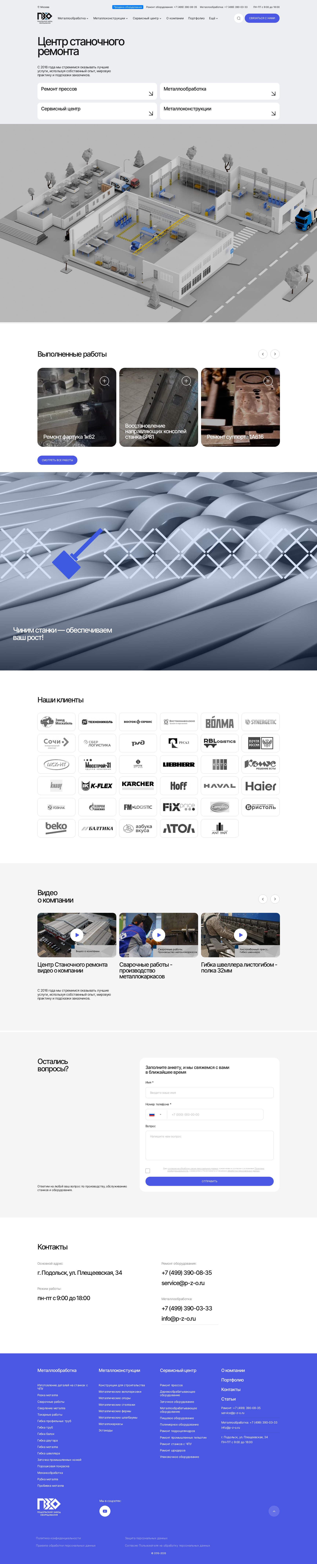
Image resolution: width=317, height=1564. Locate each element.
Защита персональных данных (146, 1538)
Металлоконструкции (109, 18)
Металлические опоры (115, 1398)
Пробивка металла (50, 1485)
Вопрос (150, 1126)
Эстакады (105, 1430)
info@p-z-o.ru (178, 1318)
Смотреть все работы (57, 460)
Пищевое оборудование (177, 1418)
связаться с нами (262, 18)
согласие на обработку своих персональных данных (193, 1168)
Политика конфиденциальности (58, 1538)
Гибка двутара (47, 1440)
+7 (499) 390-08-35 (186, 1272)
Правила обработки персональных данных (66, 1545)
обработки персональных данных (243, 1171)
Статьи (228, 1399)
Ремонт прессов (59, 89)
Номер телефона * (158, 1104)
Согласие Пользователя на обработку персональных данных (167, 1545)
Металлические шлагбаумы (118, 1417)
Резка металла (47, 1395)
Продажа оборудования (128, 7)
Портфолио (196, 18)
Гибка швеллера (48, 1453)
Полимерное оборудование (179, 1424)
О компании (175, 18)
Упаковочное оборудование (179, 1457)
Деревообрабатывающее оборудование (177, 1393)
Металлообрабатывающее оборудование (178, 1409)
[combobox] (156, 1114)
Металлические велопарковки (120, 1391)
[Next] (275, 354)
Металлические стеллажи (117, 1404)
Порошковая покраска (53, 1466)
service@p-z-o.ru (182, 1283)
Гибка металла (47, 1447)
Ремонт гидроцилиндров (177, 1431)
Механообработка (50, 1473)
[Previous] (262, 354)
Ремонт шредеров (172, 1450)
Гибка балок (45, 1434)
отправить (209, 1181)
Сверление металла (51, 1408)
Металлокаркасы (111, 1424)
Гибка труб (45, 1427)
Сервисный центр (146, 18)
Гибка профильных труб (54, 1421)
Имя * (149, 1082)
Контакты (231, 1389)
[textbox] (150, 1114)
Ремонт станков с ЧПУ (176, 1444)
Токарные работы (49, 1414)
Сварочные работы (50, 1402)
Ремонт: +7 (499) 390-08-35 (241, 1408)
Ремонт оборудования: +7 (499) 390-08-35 (171, 7)
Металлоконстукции (119, 1370)
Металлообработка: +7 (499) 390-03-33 (223, 7)
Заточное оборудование (177, 1402)
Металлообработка (72, 18)
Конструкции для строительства (122, 1385)
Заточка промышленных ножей (59, 1460)
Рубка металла (47, 1479)
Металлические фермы (115, 1411)
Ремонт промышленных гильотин (183, 1437)
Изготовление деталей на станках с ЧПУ (62, 1386)
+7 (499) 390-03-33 (186, 1308)
